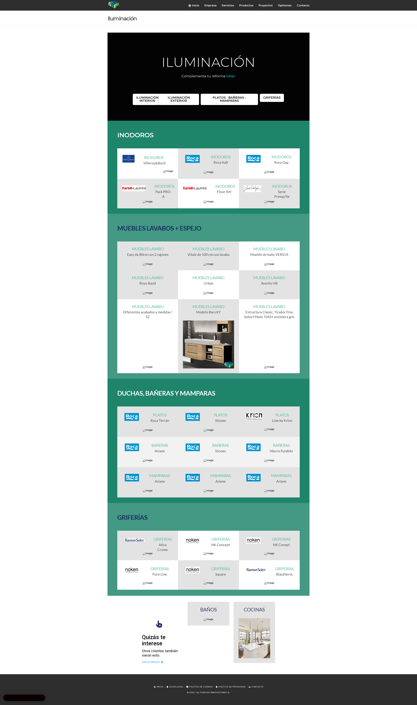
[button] (24, 698)
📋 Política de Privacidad (230, 687)
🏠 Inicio (158, 687)
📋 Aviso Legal (174, 687)
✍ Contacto (255, 687)
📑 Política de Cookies (199, 687)
